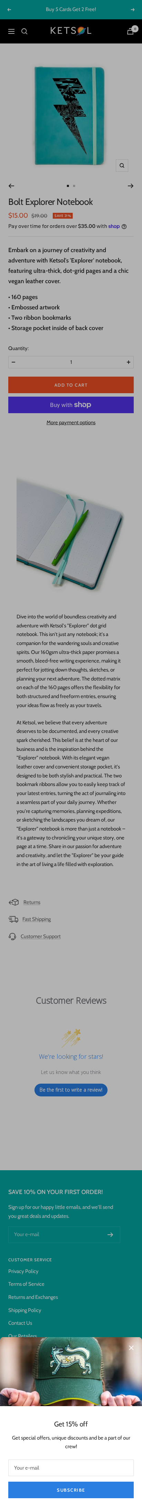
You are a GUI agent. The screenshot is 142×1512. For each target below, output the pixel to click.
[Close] (131, 1347)
